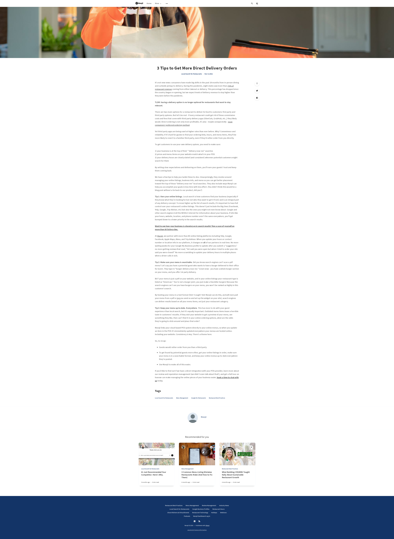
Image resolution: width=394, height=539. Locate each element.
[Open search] (252, 3)
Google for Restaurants (198, 398)
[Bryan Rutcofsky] (143, 447)
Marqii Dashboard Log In (201, 516)
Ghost (208, 525)
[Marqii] (193, 418)
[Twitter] (257, 90)
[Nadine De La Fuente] (183, 447)
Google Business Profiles (200, 509)
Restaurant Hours (218, 509)
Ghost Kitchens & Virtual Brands (178, 512)
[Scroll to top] (257, 83)
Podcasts (187, 516)
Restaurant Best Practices (217, 398)
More (157, 3)
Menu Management (182, 398)
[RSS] (199, 521)
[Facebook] (257, 97)
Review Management (209, 505)
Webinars (223, 512)
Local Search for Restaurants (191, 74)
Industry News (224, 505)
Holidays (214, 512)
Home (149, 3)
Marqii (160, 236)
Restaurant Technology (200, 512)
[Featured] (171, 447)
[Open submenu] (166, 3)
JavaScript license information (197, 530)
